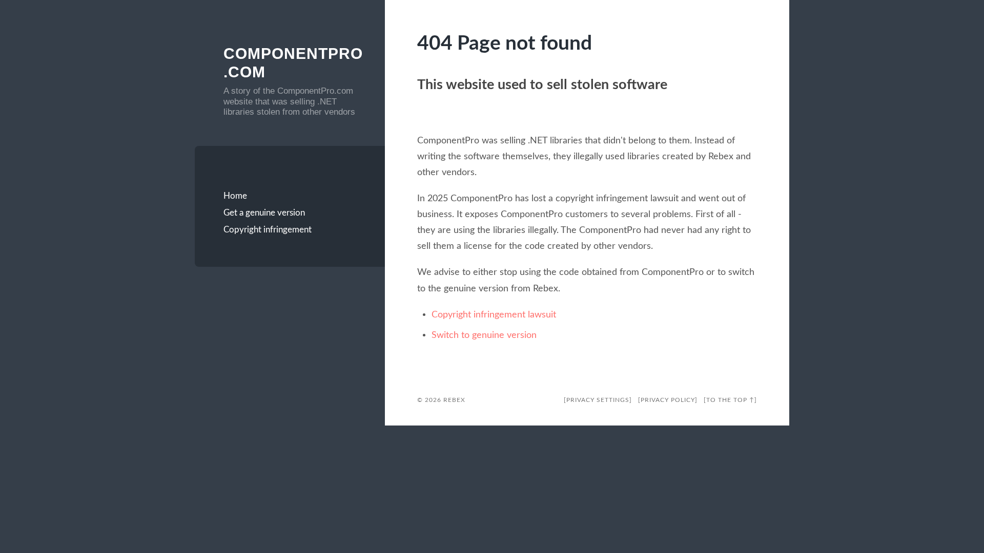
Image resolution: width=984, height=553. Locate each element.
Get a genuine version (264, 212)
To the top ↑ (730, 400)
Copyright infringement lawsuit (494, 315)
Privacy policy (668, 400)
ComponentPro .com (290, 62)
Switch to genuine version (484, 335)
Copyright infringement (267, 229)
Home (235, 196)
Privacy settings (597, 400)
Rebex (454, 400)
